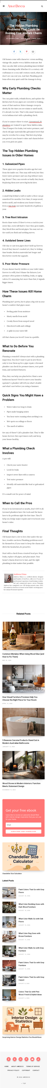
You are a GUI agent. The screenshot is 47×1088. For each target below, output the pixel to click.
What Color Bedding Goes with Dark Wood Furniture (31, 905)
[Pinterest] (26, 51)
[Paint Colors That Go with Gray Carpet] (10, 980)
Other (23, 19)
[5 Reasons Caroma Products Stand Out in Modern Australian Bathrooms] (23, 722)
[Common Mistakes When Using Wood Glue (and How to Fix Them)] (23, 636)
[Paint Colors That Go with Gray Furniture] (10, 965)
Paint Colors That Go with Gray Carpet (31, 978)
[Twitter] (20, 51)
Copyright (26, 1070)
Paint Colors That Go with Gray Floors (31, 890)
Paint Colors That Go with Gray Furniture (31, 963)
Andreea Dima (14, 38)
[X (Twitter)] (15, 1059)
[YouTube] (32, 1059)
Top (24, 1083)
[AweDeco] (16, 6)
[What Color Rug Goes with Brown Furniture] (10, 936)
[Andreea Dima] (9, 582)
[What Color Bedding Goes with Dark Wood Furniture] (10, 907)
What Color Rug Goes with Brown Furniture (29, 934)
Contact (36, 1070)
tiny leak (12, 206)
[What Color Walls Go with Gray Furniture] (10, 951)
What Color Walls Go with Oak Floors (31, 920)
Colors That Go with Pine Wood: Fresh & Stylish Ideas (30, 993)
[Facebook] (14, 51)
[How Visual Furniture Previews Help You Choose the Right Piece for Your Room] (23, 679)
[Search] (42, 6)
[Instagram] (21, 1059)
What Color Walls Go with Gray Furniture (31, 949)
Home (7, 1066)
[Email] (33, 51)
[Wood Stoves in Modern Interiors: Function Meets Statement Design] (23, 765)
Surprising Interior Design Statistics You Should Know (21, 1037)
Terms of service (33, 1066)
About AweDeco (17, 1066)
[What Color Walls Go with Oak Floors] (10, 922)
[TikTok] (38, 1059)
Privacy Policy (13, 1070)
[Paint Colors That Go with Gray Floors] (10, 892)
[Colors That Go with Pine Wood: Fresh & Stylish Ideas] (10, 995)
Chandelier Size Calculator (12, 873)
